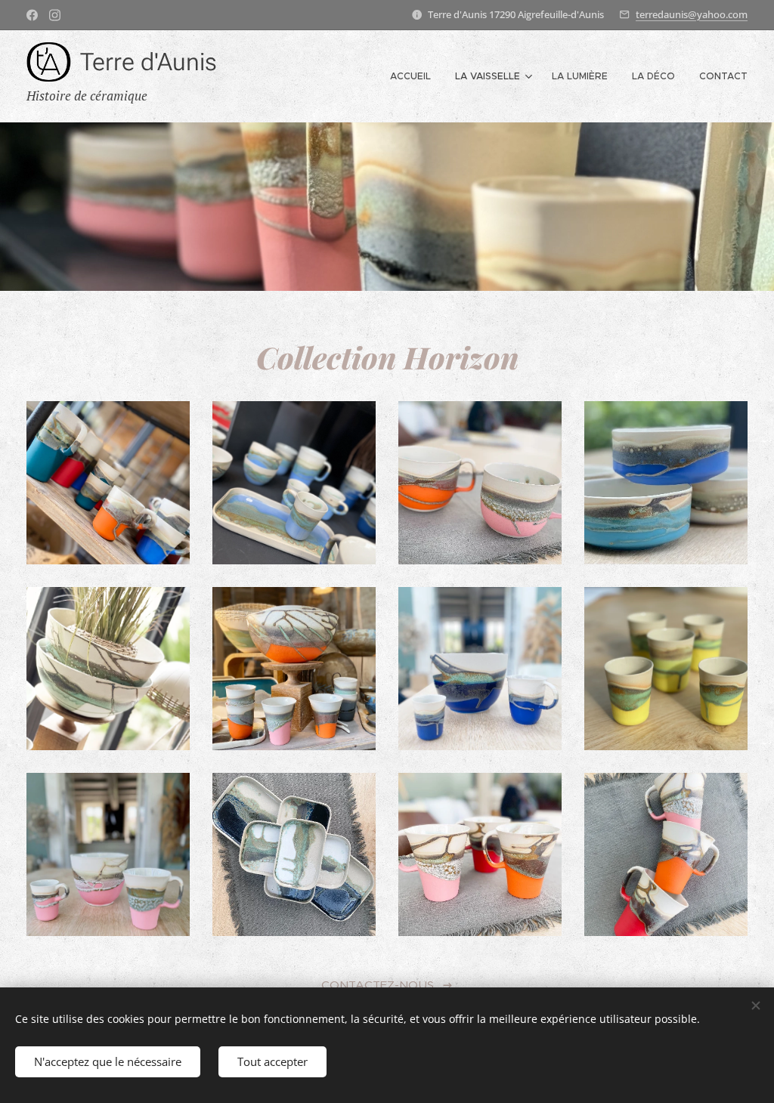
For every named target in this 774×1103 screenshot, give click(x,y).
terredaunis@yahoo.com (692, 14)
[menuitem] (414, 76)
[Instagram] (54, 15)
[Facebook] (32, 15)
